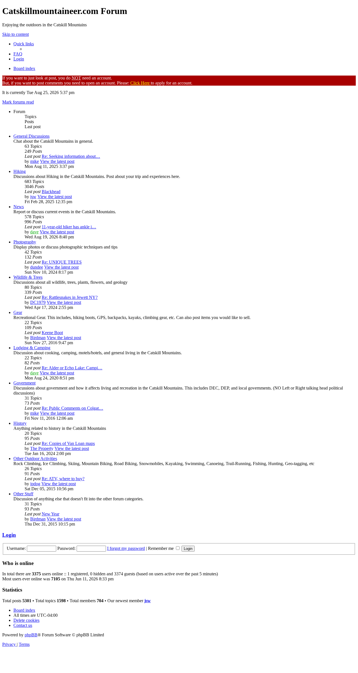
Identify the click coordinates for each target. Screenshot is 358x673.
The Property (41, 448)
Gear (17, 312)
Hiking (19, 171)
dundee (36, 267)
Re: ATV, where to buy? (63, 478)
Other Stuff (23, 493)
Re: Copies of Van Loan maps (68, 443)
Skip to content (15, 34)
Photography (24, 242)
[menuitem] (17, 53)
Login (9, 535)
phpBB (31, 634)
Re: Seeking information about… (71, 156)
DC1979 (38, 302)
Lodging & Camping (31, 347)
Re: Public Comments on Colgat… (72, 408)
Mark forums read (18, 102)
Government (24, 383)
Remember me (161, 548)
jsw (33, 196)
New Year (50, 514)
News (18, 206)
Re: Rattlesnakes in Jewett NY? (70, 297)
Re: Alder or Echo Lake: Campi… (72, 367)
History (20, 423)
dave (34, 231)
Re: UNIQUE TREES (62, 262)
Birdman (38, 337)
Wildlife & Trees (28, 277)
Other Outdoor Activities (35, 458)
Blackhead (51, 191)
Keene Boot (52, 332)
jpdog (35, 483)
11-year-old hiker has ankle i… (69, 226)
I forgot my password (126, 548)
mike (34, 161)
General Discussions (31, 136)
